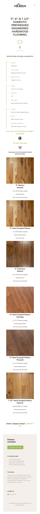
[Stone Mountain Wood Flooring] (20, 5)
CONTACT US (26, 424)
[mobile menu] (34, 5)
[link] (20, 64)
